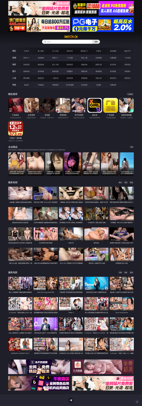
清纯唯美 (99, 71)
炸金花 (98, 51)
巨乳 (126, 182)
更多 (131, 182)
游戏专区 (70, 51)
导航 (14, 85)
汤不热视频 (70, 85)
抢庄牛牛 (127, 51)
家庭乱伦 (41, 78)
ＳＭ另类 (127, 58)
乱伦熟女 (113, 65)
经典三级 (99, 65)
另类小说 (99, 78)
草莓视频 (55, 85)
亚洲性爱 (26, 65)
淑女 (126, 272)
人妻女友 (55, 78)
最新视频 (12, 182)
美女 (120, 182)
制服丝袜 (84, 65)
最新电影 (12, 272)
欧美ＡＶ (55, 58)
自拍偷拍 (41, 58)
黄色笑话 (113, 78)
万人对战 (55, 51)
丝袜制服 (99, 58)
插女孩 (26, 85)
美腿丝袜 (84, 71)
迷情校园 (84, 78)
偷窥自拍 (26, 71)
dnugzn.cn (71, 37)
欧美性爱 (70, 65)
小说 (14, 78)
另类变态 (127, 65)
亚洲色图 (41, 71)
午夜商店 (41, 85)
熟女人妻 (84, 58)
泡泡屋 (98, 85)
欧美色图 (55, 71)
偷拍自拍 (41, 65)
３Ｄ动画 (70, 58)
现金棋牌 (113, 51)
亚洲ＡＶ (26, 58)
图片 (14, 71)
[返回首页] (137, 401)
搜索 (96, 42)
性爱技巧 (127, 78)
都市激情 (26, 78)
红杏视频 (84, 85)
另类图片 (127, 71)
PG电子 (26, 51)
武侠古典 (70, 78)
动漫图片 (70, 71)
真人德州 (41, 51)
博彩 (14, 51)
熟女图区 (113, 71)
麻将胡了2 (84, 51)
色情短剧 (113, 85)
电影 (14, 64)
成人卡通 (55, 65)
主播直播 (113, 58)
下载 (131, 147)
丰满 (120, 272)
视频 (14, 57)
